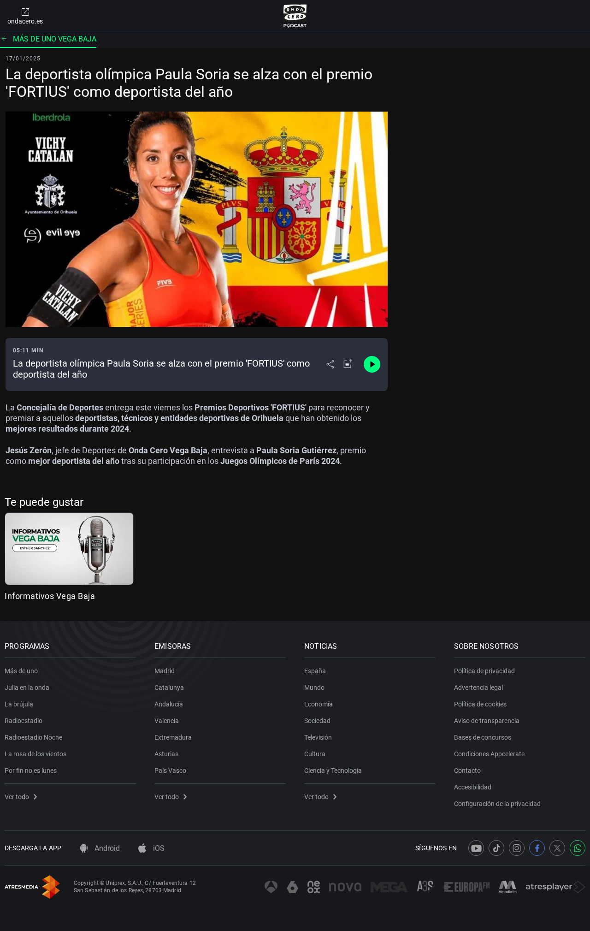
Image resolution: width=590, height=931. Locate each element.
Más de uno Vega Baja (54, 39)
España (315, 671)
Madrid (164, 671)
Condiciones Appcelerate (489, 754)
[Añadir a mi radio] (348, 364)
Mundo (314, 687)
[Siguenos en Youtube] (476, 848)
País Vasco (170, 770)
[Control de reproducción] (372, 364)
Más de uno (21, 671)
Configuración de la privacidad (497, 803)
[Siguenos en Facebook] (537, 848)
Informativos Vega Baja (50, 596)
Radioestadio (23, 720)
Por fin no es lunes (31, 770)
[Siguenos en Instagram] (517, 848)
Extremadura (173, 737)
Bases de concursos (482, 737)
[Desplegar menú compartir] (330, 364)
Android (106, 848)
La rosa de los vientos (35, 754)
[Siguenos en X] (557, 848)
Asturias (166, 754)
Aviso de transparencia (486, 720)
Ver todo (17, 797)
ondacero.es (25, 21)
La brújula (19, 704)
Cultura (314, 754)
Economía (318, 704)
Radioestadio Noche (33, 737)
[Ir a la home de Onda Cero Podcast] (295, 16)
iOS (158, 848)
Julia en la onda (27, 687)
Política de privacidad (484, 671)
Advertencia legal (478, 687)
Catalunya (169, 687)
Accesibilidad (472, 787)
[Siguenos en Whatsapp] (577, 848)
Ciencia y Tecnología (333, 770)
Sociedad (317, 720)
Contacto (467, 770)
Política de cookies (480, 704)
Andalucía (168, 704)
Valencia (166, 720)
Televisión (318, 737)
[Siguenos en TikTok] (496, 848)
